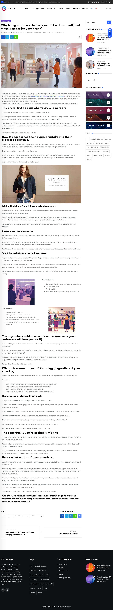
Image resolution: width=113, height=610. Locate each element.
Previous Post (11, 530)
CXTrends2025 (104, 147)
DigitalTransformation (93, 151)
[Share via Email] (79, 37)
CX (11, 516)
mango (26, 516)
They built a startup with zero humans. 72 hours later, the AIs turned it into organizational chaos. (37, 2)
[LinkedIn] (12, 37)
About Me (76, 8)
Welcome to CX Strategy (69, 533)
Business (4, 516)
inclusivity (18, 516)
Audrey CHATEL (7, 32)
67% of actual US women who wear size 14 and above (48, 96)
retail (32, 516)
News (68, 8)
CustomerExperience (102, 143)
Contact (85, 8)
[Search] (107, 8)
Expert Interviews (102, 34)
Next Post (73, 531)
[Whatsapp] (16, 37)
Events (61, 8)
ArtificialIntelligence (97, 139)
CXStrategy (94, 147)
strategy (39, 516)
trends (89, 159)
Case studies (51, 8)
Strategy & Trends (38, 8)
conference (90, 143)
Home (27, 8)
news (95, 155)
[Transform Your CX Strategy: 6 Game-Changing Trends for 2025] (90, 51)
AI (87, 139)
